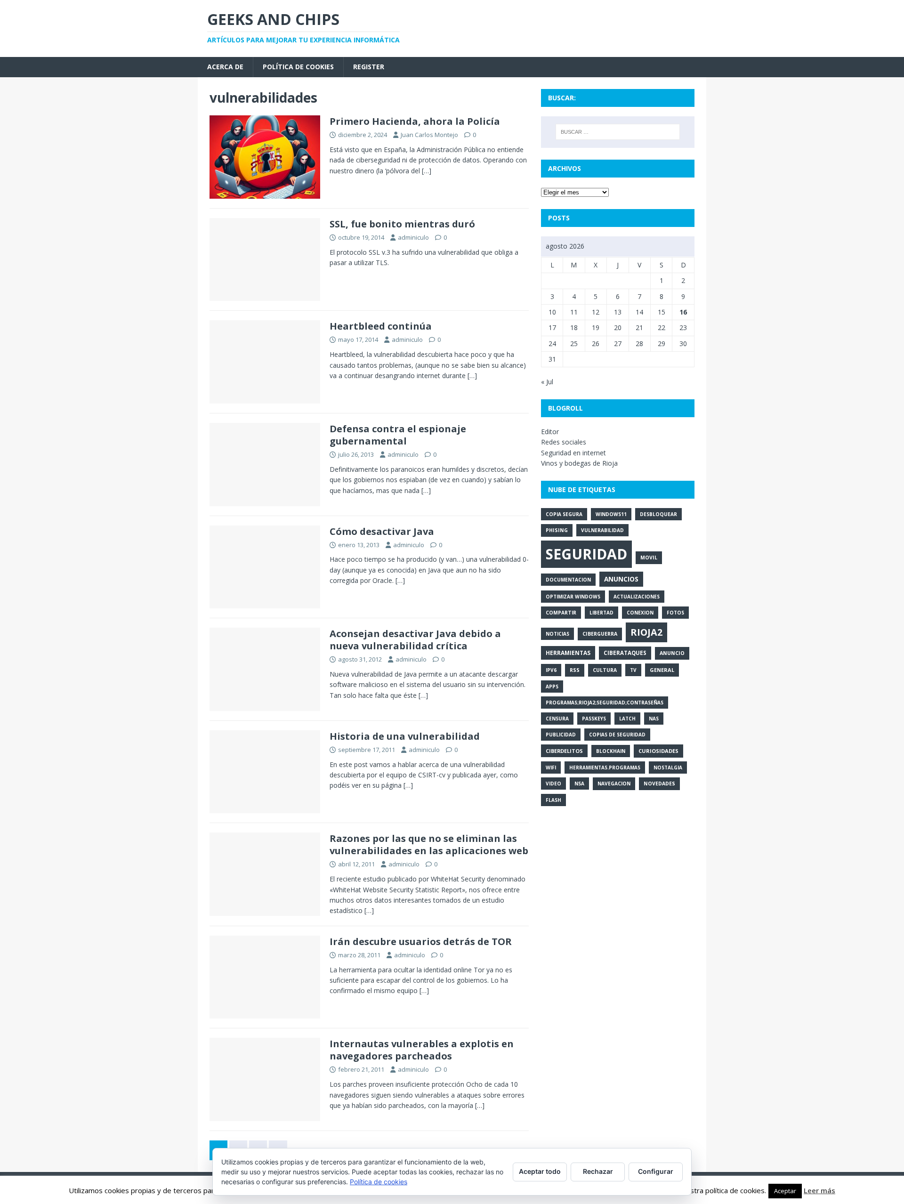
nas (654, 718)
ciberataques (625, 652)
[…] (426, 170)
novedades (659, 783)
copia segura (564, 514)
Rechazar (598, 1171)
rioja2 (646, 632)
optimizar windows (573, 596)
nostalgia (668, 767)
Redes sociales (563, 441)
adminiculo (413, 237)
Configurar (655, 1171)
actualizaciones (636, 596)
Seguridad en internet (573, 452)
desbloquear (658, 514)
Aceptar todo (540, 1171)
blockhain (610, 751)
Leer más (819, 1190)
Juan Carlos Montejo (429, 134)
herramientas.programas (604, 767)
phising (557, 530)
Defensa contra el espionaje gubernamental (398, 434)
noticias (557, 633)
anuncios (621, 578)
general (662, 669)
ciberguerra (599, 633)
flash (553, 800)
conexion (640, 612)
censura (557, 718)
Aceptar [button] (785, 1191)
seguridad (586, 554)
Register (368, 66)
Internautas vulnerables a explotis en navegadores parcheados (422, 1049)
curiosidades (658, 750)
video (553, 783)
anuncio (672, 653)
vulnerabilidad (602, 530)
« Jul (547, 381)
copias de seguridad (617, 734)
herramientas (568, 652)
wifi (551, 767)
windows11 (611, 514)
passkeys (594, 718)
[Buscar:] (618, 132)
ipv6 (551, 670)
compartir (561, 612)
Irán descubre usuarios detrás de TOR (421, 941)
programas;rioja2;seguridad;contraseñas (604, 702)
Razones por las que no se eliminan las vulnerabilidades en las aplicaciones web (429, 844)
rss (575, 670)
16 (683, 311)
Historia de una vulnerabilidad (405, 736)
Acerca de (225, 66)
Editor (550, 431)
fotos (675, 612)
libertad (601, 612)
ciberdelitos (564, 750)
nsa (579, 783)
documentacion (568, 579)
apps (552, 686)
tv (633, 670)
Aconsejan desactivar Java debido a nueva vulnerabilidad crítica (415, 639)
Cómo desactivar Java (382, 531)
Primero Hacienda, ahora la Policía (415, 121)
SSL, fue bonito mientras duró (402, 224)
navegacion (613, 783)
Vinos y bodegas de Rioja (579, 463)
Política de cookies (298, 66)
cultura (605, 670)
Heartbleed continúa (381, 326)
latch (627, 718)
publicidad (561, 734)
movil (648, 557)
